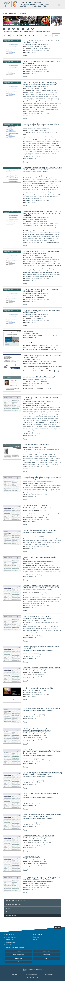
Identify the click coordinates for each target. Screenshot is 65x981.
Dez (50, 35)
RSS (46, 958)
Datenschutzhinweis (31, 974)
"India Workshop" (29, 331)
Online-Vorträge (10, 945)
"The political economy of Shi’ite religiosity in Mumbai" (42, 708)
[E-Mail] (28, 29)
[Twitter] (18, 29)
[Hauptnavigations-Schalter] (59, 4)
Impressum (15, 974)
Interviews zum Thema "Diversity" (15, 947)
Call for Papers (18, 958)
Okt (42, 35)
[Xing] (23, 29)
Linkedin (36, 937)
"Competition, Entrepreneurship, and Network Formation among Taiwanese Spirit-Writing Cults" (42, 168)
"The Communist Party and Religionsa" (36, 445)
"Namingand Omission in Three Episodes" (37, 616)
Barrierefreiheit (49, 974)
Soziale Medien (38, 934)
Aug (33, 35)
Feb (9, 35)
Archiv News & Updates (18, 954)
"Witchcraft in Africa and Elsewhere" (35, 506)
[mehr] (25, 55)
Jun (25, 35)
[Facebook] (4, 29)
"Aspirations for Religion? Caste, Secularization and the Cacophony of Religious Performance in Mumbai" (42, 478)
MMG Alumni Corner (10, 937)
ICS (18, 961)
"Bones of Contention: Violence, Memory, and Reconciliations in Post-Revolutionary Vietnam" (42, 815)
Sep (38, 35)
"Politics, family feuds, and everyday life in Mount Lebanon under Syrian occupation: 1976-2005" (42, 730)
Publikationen (10, 939)
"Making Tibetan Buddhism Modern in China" (38, 688)
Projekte (8, 908)
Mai (21, 35)
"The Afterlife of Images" (31, 857)
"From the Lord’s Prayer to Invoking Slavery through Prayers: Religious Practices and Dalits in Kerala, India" (42, 586)
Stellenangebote (46, 954)
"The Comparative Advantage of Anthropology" (39, 377)
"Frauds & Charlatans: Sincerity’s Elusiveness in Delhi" (42, 668)
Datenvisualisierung (11, 942)
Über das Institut (46, 951)
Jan (4, 35)
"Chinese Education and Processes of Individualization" (42, 251)
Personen (9, 912)
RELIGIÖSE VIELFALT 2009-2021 (16, 901)
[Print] (32, 29)
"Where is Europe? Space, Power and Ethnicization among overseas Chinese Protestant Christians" (42, 773)
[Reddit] (13, 29)
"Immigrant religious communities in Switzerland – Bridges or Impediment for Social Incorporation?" (40, 83)
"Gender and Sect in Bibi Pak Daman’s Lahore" (39, 836)
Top (59, 928)
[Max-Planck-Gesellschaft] (25, 970)
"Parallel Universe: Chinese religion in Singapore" (40, 530)
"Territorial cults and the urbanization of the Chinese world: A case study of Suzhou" (41, 125)
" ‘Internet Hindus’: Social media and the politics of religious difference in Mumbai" (42, 290)
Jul (29, 35)
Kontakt (19, 951)
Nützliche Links (9, 934)
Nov (46, 35)
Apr (17, 35)
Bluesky (36, 939)
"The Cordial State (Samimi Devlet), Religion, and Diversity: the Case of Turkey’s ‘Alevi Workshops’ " (42, 878)
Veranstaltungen (11, 915)
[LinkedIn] (9, 29)
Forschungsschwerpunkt (13, 904)
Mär (13, 35)
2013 (55, 35)
